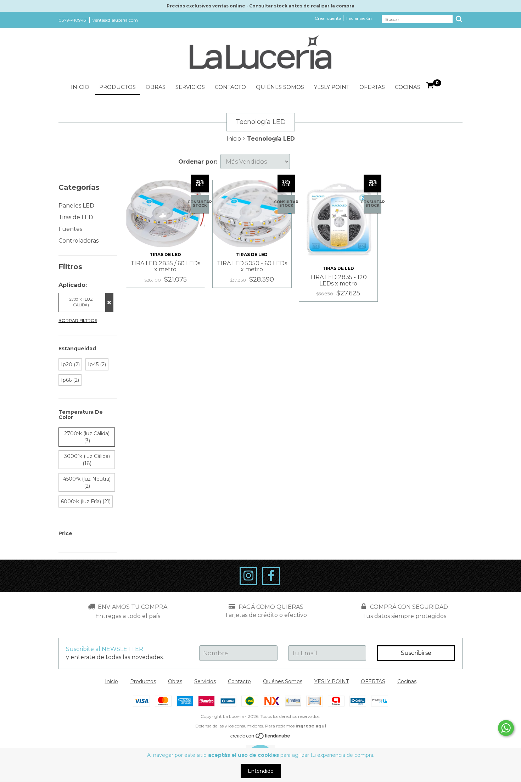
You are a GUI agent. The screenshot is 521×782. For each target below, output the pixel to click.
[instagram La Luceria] (248, 576)
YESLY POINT (331, 87)
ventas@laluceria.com (115, 20)
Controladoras (78, 240)
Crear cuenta (328, 18)
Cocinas (407, 87)
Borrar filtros (77, 320)
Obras (156, 87)
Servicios (190, 87)
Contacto (230, 87)
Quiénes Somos (280, 87)
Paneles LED (76, 205)
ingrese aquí (311, 726)
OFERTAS (372, 87)
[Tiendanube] (261, 738)
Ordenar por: (197, 161)
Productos (117, 87)
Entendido (261, 771)
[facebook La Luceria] (271, 576)
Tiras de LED (75, 217)
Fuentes (70, 229)
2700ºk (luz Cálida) (81, 302)
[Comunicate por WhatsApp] (506, 728)
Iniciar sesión (359, 18)
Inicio (80, 87)
